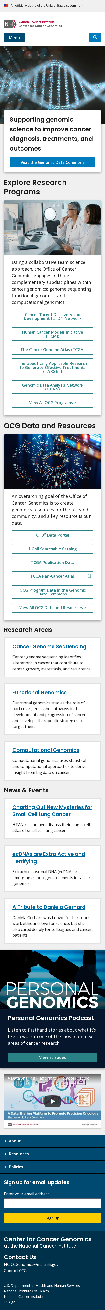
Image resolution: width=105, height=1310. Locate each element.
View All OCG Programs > (52, 402)
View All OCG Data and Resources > (52, 607)
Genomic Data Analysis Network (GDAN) (52, 387)
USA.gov (10, 1302)
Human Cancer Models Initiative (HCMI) (52, 334)
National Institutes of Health (26, 1291)
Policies (16, 1166)
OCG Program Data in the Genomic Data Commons (53, 592)
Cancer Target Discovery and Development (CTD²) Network (53, 316)
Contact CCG (15, 1270)
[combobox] (60, 37)
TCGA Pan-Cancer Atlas (52, 576)
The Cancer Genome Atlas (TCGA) (53, 349)
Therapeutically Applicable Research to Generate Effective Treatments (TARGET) (52, 367)
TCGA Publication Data (52, 562)
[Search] (95, 37)
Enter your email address (27, 1194)
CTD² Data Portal (52, 535)
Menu (14, 37)
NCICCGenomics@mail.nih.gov (31, 1264)
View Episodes (52, 1057)
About (15, 1141)
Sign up (53, 1218)
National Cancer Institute (23, 1296)
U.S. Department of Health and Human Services (42, 1285)
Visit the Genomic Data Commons (52, 162)
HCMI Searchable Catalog (53, 549)
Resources (19, 1153)
